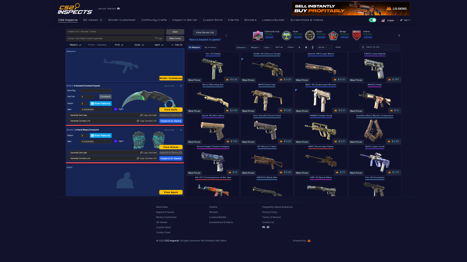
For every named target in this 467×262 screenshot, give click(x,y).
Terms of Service (271, 217)
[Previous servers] (226, 35)
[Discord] (263, 227)
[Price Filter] (312, 47)
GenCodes (162, 207)
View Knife (170, 109)
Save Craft (169, 86)
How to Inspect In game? (205, 39)
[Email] (268, 227)
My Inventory (210, 47)
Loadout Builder (217, 217)
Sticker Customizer (171, 78)
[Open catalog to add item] (125, 66)
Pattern (291, 47)
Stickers (213, 212)
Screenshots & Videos (221, 222)
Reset (338, 47)
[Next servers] (399, 35)
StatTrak (279, 47)
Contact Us (268, 222)
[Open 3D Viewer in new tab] (101, 20)
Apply (175, 32)
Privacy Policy (269, 212)
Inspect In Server (165, 212)
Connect (269, 37)
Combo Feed (163, 232)
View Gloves (171, 147)
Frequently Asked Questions (277, 207)
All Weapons (194, 47)
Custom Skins (163, 227)
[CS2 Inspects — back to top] (75, 9)
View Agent (171, 192)
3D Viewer (161, 222)
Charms (213, 207)
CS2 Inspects (172, 240)
